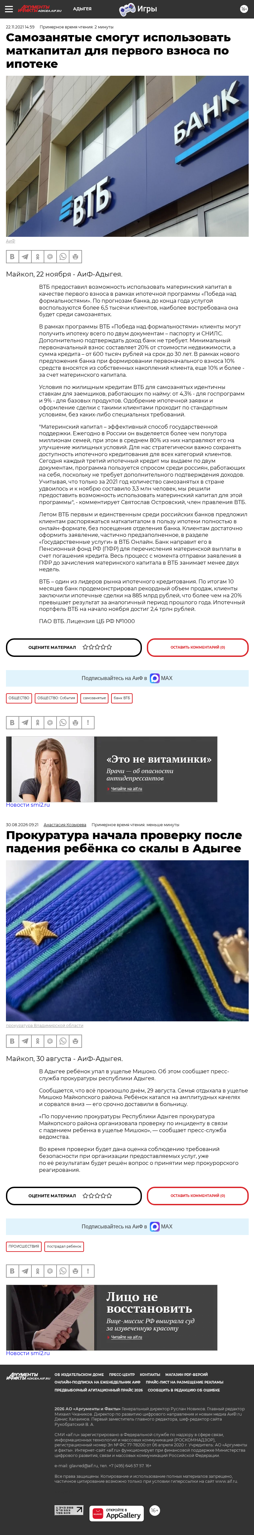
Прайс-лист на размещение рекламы (184, 1382)
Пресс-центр (122, 1375)
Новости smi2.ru (28, 805)
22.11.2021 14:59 (20, 26)
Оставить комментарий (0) (198, 647)
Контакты (150, 1375)
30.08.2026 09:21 (22, 824)
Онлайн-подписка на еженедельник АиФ (98, 1382)
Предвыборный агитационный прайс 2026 (99, 1390)
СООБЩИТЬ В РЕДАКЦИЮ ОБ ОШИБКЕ (184, 1390)
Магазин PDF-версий (186, 1375)
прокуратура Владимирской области (44, 1025)
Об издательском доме (79, 1375)
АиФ (10, 240)
